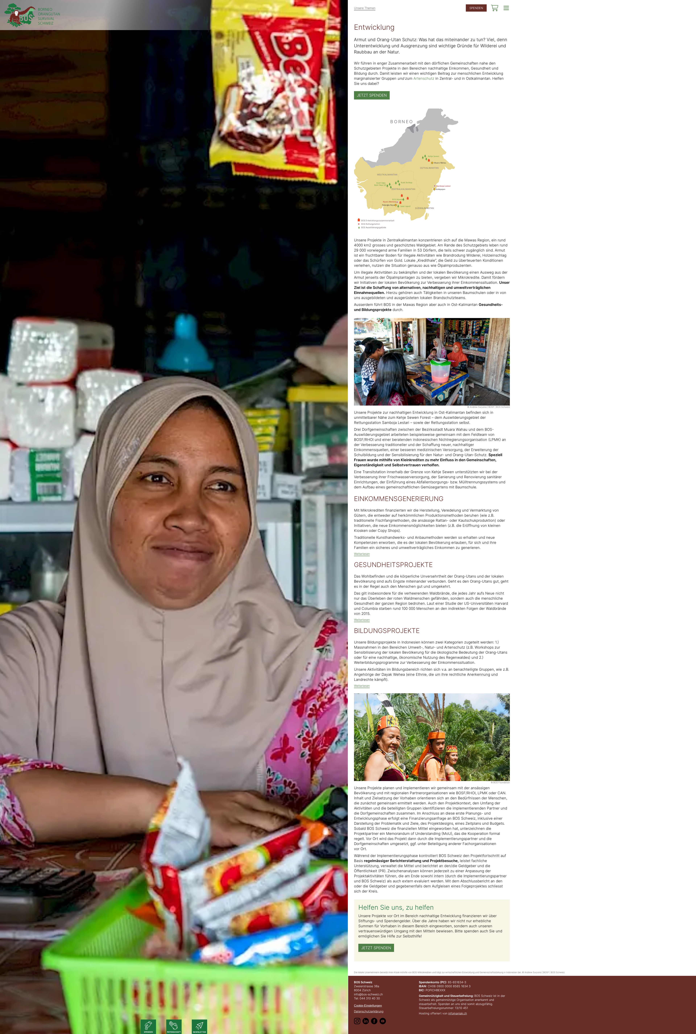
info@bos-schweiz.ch (368, 994)
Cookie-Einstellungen (368, 1005)
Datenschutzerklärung (369, 1011)
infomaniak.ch (457, 1013)
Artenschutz (423, 78)
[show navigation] (506, 8)
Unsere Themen (364, 8)
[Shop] (494, 8)
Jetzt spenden (372, 95)
